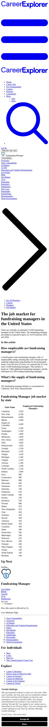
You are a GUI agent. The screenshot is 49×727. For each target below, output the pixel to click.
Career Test (11, 84)
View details (6, 158)
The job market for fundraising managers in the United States (23, 319)
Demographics (12, 640)
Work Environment (14, 642)
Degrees (9, 91)
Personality (10, 637)
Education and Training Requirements (22, 625)
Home (8, 82)
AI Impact (10, 623)
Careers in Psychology (15, 681)
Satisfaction (11, 635)
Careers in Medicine (14, 679)
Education (10, 632)
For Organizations (13, 87)
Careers (9, 89)
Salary (8, 628)
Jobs (13, 99)
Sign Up (9, 658)
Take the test (9, 151)
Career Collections (14, 671)
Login (8, 655)
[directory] (24, 342)
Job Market (11, 630)
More (8, 96)
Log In (4, 148)
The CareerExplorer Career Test (19, 660)
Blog (13, 101)
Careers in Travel (13, 683)
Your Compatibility (14, 618)
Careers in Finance (14, 676)
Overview (10, 621)
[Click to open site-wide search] (27, 143)
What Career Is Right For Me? (18, 674)
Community (11, 94)
